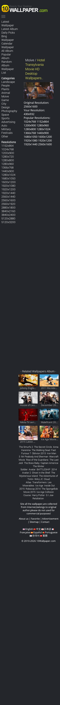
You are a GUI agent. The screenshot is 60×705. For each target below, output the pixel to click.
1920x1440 (8, 193)
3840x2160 (8, 211)
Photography (9, 111)
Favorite (35, 518)
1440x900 (7, 171)
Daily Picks (8, 32)
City (3, 103)
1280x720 (7, 156)
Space (5, 114)
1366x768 (7, 167)
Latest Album (9, 29)
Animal (5, 92)
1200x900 (7, 153)
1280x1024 (8, 174)
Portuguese (51, 532)
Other (4, 136)
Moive (5, 96)
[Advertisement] (39, 259)
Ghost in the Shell (41, 472)
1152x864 (7, 145)
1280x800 (7, 160)
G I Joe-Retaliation (43, 497)
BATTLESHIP (43, 469)
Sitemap (34, 521)
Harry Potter (38, 495)
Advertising (8, 122)
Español (37, 532)
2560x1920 (8, 204)
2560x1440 (8, 196)
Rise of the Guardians (37, 459)
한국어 (35, 535)
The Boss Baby (31, 463)
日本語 (47, 529)
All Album (7, 50)
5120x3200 (8, 222)
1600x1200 (8, 182)
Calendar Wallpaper (7, 45)
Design (5, 107)
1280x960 (7, 164)
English (29, 529)
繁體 (45, 535)
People (5, 85)
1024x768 (7, 149)
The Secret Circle (43, 446)
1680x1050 (8, 178)
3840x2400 (8, 215)
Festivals (7, 133)
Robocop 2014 (33, 488)
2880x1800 (8, 207)
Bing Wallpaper (7, 38)
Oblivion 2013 (39, 453)
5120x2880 (8, 218)
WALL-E (38, 479)
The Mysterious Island (37, 474)
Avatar (32, 469)
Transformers (39, 482)
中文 (38, 529)
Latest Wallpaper (7, 23)
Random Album (6, 63)
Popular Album (6, 56)
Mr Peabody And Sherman (34, 456)
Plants (5, 89)
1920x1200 (8, 189)
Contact (45, 521)
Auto (4, 125)
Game (5, 100)
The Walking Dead (41, 450)
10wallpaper (25, 8)
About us (23, 518)
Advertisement (50, 518)
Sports (5, 118)
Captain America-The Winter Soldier (40, 466)
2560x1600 (8, 200)
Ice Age (39, 485)
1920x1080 (8, 185)
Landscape (8, 82)
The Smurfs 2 (26, 446)
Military (6, 129)
